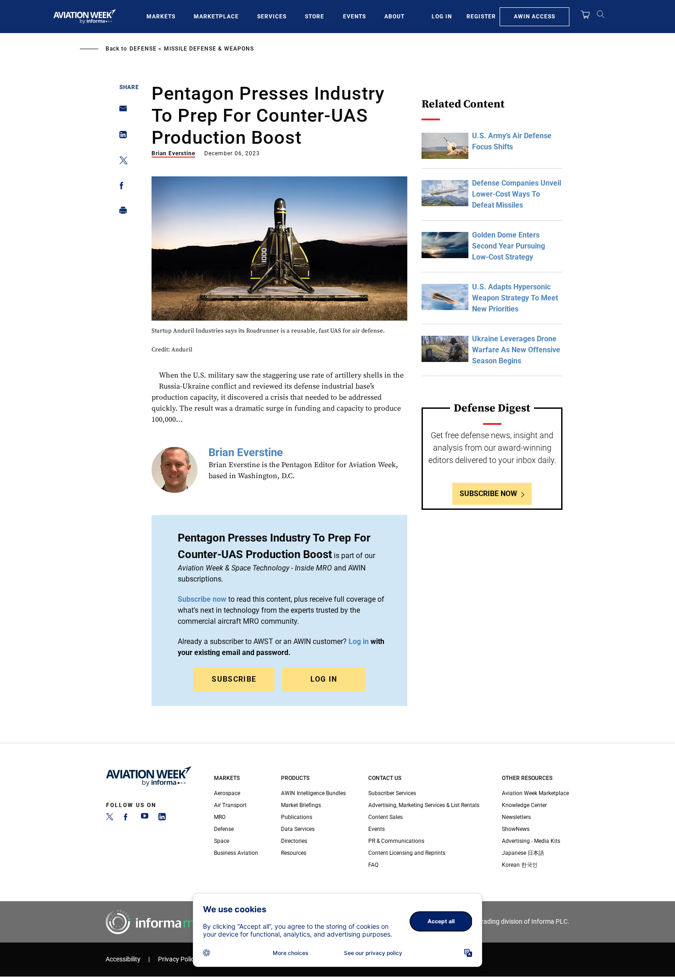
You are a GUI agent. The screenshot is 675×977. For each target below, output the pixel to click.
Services (272, 16)
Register (481, 16)
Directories (294, 841)
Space (221, 841)
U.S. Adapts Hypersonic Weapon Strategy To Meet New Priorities (515, 297)
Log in (359, 641)
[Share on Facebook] (120, 187)
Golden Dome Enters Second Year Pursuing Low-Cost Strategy (508, 246)
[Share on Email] (120, 111)
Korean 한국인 (520, 865)
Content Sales (385, 817)
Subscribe (234, 679)
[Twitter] (109, 818)
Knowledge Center (524, 805)
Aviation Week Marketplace (535, 793)
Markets (160, 16)
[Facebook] (127, 818)
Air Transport (230, 805)
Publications (296, 817)
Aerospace (227, 793)
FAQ (373, 865)
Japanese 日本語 (523, 853)
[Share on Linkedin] (120, 136)
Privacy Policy (177, 959)
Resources (293, 853)
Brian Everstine (173, 153)
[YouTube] (144, 818)
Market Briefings (301, 805)
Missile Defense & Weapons (209, 48)
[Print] (120, 212)
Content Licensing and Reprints (406, 853)
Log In (442, 16)
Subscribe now (202, 599)
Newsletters (516, 817)
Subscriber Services (392, 793)
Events (354, 16)
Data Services (298, 829)
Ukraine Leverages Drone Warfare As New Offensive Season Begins (516, 349)
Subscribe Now (488, 493)
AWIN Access (534, 16)
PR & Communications (396, 841)
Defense (143, 48)
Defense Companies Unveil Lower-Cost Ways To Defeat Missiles (516, 194)
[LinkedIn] (162, 818)
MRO (219, 817)
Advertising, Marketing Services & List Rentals (423, 805)
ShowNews (515, 829)
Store (314, 16)
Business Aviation (236, 853)
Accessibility (123, 959)
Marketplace (216, 16)
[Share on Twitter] (120, 162)
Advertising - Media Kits (531, 841)
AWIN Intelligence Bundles (313, 793)
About (394, 16)
